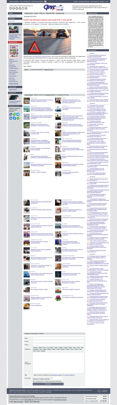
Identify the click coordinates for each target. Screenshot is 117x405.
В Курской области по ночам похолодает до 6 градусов (96, 135)
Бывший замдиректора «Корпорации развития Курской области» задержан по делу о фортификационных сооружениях (42, 109)
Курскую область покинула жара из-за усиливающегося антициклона (97, 297)
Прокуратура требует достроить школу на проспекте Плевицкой (41, 164)
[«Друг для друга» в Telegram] (16, 8)
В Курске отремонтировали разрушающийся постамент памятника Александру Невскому (97, 84)
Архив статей (13, 89)
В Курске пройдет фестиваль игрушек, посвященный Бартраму (96, 173)
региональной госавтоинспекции (42, 56)
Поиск (10, 13)
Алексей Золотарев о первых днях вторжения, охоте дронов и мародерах (72, 125)
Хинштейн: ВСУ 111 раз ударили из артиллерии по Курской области (98, 320)
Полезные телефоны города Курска (15, 102)
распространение (69, 375)
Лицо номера (12, 76)
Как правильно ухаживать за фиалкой (72, 297)
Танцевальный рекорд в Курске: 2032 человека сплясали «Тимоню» (15, 36)
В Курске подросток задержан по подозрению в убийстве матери (97, 238)
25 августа (92, 176)
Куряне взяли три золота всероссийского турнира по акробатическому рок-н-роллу (42, 234)
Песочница (12, 73)
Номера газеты (29, 13)
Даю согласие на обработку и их (54, 375)
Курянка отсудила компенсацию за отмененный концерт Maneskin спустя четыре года (98, 187)
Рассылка (12, 18)
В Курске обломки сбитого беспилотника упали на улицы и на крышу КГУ (96, 247)
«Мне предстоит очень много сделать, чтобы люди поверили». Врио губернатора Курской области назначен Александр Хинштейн (73, 117)
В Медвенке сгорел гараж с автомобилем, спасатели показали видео (96, 143)
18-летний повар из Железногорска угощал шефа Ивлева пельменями (71, 141)
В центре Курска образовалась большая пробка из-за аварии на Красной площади (97, 60)
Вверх (26, 69)
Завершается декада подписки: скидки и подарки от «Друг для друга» (42, 100)
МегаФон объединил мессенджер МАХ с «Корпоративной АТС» (97, 277)
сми (107, 1)
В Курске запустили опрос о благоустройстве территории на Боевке (97, 159)
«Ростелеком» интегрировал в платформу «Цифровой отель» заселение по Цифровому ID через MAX (98, 262)
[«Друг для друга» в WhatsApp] (14, 114)
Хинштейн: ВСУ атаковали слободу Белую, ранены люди (95, 106)
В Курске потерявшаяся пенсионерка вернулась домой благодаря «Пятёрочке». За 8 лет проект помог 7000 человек (96, 286)
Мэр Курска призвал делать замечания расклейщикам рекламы (96, 109)
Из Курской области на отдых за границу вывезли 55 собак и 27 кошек (97, 213)
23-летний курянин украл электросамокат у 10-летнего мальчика (97, 269)
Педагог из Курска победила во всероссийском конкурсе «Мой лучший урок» (73, 149)
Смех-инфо (12, 79)
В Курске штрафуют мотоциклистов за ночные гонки (95, 121)
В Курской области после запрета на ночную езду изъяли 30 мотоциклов (97, 100)
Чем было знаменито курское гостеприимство (70, 172)
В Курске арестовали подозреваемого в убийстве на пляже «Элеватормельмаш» (97, 273)
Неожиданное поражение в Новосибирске (73, 217)
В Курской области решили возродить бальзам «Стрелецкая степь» (96, 313)
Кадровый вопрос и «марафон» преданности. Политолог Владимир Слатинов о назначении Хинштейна (40, 142)
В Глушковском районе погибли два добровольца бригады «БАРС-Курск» (97, 205)
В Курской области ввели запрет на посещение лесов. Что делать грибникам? (97, 304)
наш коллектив (94, 1)
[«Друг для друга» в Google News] (26, 8)
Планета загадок (13, 68)
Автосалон (12, 65)
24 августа (92, 254)
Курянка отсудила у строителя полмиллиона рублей (97, 76)
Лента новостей (92, 50)
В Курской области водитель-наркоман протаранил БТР (96, 56)
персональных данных (56, 375)
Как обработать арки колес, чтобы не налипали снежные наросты (72, 250)
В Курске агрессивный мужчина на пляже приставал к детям (98, 162)
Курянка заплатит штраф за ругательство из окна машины (96, 73)
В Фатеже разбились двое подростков (41, 209)
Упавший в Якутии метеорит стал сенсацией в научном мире (71, 274)
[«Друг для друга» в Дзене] (19, 8)
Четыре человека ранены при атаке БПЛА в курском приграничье (96, 290)
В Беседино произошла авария (98, 240)
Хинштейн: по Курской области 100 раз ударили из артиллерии (98, 243)
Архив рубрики (29, 95)
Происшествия (60, 13)
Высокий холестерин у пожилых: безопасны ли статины (71, 282)
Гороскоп (11, 78)
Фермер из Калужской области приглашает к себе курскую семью (40, 125)
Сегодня (92, 53)
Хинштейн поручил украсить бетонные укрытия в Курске (96, 300)
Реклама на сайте (92, 13)
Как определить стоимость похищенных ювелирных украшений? (73, 258)
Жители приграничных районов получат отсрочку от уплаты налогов (41, 258)
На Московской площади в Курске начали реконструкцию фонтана (98, 93)
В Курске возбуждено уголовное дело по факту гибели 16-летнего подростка (97, 129)
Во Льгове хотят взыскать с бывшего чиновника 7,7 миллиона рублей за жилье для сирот (73, 203)
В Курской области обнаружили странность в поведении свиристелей (41, 156)
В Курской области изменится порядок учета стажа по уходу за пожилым (96, 258)
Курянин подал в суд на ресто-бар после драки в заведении (98, 90)
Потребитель (12, 66)
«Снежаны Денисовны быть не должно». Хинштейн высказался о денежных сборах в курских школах (97, 309)
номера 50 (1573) (50, 95)
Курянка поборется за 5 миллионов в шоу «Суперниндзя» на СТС (97, 281)
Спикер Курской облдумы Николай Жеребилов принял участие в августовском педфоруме (98, 191)
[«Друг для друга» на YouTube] (23, 8)
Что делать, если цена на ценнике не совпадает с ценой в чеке (41, 266)
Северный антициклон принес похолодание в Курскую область (96, 79)
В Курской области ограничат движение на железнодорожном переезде (96, 196)
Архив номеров (13, 83)
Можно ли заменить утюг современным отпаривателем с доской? (41, 298)
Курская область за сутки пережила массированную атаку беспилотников (96, 170)
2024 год (41, 13)
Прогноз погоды (13, 81)
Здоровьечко (12, 70)
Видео (11, 24)
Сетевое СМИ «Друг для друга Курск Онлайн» (22, 396)
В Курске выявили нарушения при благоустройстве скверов (97, 293)
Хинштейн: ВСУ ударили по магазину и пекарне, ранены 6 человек (97, 67)
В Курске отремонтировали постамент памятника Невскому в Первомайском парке (96, 223)
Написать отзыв (48, 69)
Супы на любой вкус (36, 305)
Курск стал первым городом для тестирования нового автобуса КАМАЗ (97, 87)
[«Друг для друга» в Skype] (14, 118)
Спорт (10, 62)
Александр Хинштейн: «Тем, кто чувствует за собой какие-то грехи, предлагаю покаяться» (71, 101)
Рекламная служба (14, 106)
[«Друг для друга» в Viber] (10, 114)
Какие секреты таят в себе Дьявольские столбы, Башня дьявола (42, 274)
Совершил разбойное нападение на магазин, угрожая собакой (72, 210)
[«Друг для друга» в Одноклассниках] (13, 8)
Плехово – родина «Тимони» (38, 172)
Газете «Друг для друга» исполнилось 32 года (95, 124)
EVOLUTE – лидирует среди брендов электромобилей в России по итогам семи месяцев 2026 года (97, 113)
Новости (11, 59)
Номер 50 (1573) (50, 13)
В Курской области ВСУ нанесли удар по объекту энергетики (97, 317)
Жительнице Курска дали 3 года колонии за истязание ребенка (97, 230)
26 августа (92, 103)
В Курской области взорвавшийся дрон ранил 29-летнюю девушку (97, 70)
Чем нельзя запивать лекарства (71, 289)
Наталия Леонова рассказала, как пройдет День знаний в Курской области (98, 156)
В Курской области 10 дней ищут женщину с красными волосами (97, 146)
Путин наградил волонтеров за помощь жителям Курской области (73, 164)
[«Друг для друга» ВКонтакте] (10, 8)
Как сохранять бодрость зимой (39, 289)
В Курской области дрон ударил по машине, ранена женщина (98, 132)
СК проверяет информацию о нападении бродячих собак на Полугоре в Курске (98, 200)
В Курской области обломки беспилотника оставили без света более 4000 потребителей (96, 118)
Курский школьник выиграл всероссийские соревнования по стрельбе (71, 243)
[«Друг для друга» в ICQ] (18, 118)
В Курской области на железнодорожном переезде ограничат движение (97, 234)
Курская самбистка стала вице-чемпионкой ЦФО (39, 242)
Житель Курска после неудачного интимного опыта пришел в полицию (97, 219)
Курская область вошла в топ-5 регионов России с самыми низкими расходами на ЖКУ (97, 209)
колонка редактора (84, 1)
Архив (36, 13)
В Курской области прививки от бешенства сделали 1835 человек (97, 227)
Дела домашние (13, 72)
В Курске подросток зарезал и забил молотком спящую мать (96, 139)
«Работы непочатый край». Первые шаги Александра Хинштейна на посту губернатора (73, 134)
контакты (102, 1)
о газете (75, 1)
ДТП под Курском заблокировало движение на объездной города (97, 153)
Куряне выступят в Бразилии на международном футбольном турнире (72, 226)
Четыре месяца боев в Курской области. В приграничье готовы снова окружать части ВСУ (42, 117)
